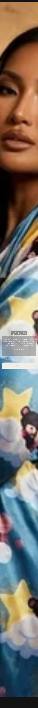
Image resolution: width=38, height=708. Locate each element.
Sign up (19, 366)
